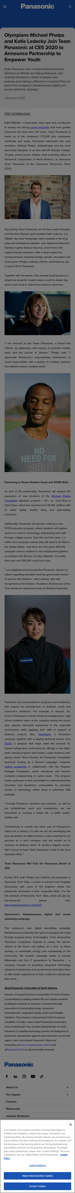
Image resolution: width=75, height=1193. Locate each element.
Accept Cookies (37, 1186)
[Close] (71, 1125)
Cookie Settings (37, 1165)
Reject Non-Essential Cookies (37, 1176)
